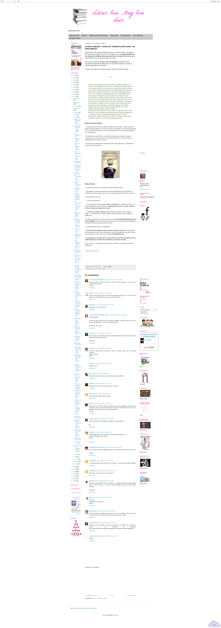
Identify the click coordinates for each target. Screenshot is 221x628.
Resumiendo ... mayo (77, 442)
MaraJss (91, 432)
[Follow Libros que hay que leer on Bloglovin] (147, 198)
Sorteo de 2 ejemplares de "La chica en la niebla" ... (77, 168)
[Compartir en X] (107, 266)
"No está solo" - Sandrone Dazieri (77, 184)
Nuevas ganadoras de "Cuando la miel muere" (77, 155)
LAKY (143, 181)
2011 (74, 478)
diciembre (77, 98)
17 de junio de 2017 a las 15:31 (103, 348)
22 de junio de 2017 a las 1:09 (108, 522)
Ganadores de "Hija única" (77, 189)
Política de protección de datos (98, 35)
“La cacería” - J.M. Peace (77, 230)
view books (78, 514)
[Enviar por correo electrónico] (104, 266)
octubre (76, 106)
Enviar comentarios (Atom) (100, 598)
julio (75, 114)
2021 (74, 87)
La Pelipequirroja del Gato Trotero (99, 315)
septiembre (77, 108)
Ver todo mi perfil (144, 189)
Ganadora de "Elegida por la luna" (77, 236)
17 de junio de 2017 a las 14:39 (101, 333)
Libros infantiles (138, 35)
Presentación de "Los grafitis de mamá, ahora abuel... (77, 394)
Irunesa (91, 403)
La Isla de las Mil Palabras (96, 279)
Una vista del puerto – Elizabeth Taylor (77, 402)
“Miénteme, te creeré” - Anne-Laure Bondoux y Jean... (77, 330)
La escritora (147, 339)
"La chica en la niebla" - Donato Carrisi (77, 338)
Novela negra (114, 35)
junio (75, 117)
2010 (74, 481)
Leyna (91, 333)
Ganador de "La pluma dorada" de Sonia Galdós (77, 349)
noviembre (77, 102)
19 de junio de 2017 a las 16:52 (104, 480)
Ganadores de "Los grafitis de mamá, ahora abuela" (77, 285)
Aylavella (91, 348)
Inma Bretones (93, 470)
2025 (74, 77)
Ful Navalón (92, 460)
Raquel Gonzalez (94, 522)
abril (75, 456)
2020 (74, 89)
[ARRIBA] (214, 624)
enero (76, 464)
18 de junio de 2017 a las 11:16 (102, 383)
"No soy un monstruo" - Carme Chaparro (77, 386)
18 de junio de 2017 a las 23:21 (106, 470)
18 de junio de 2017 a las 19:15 (105, 418)
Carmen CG (92, 304)
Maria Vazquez (93, 511)
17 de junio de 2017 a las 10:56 (102, 293)
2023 (74, 82)
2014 (74, 471)
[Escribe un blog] (106, 266)
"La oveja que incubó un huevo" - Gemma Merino (77, 303)
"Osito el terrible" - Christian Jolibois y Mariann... (77, 196)
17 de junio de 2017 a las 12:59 (105, 304)
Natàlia (91, 383)
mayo (76, 454)
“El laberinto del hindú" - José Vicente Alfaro (77, 128)
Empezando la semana (77, 162)
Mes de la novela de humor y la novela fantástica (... (77, 368)
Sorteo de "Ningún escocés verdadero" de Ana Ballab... (77, 269)
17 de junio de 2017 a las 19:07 (102, 363)
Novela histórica (125, 35)
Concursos (93, 268)
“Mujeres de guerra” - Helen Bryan (77, 215)
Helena (91, 293)
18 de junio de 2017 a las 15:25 (101, 393)
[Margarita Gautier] (140, 301)
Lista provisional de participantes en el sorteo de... (77, 206)
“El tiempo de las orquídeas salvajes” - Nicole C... (77, 448)
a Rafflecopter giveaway (92, 251)
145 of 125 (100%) (75, 512)
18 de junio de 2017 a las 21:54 (113, 447)
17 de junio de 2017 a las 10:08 (113, 279)
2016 (74, 466)
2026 (74, 75)
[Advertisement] (110, 581)
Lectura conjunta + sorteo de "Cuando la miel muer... (77, 295)
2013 (74, 474)
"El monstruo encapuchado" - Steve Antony (77, 277)
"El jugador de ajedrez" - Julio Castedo (77, 146)
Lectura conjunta (101, 268)
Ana (90, 373)
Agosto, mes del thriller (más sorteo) (77, 121)
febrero (76, 461)
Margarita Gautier (143, 299)
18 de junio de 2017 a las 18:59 (102, 403)
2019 (74, 92)
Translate (145, 313)
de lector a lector (94, 536)
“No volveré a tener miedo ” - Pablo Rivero (77, 321)
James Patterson (148, 340)
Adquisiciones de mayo (77, 438)
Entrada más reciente (91, 595)
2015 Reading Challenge (76, 498)
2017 (74, 96)
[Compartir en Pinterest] (111, 266)
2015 (74, 469)
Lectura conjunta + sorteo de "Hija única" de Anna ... (77, 244)
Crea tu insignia (143, 303)
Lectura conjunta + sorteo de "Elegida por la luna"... (77, 312)
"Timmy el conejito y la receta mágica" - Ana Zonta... (77, 410)
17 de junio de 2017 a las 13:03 (118, 315)
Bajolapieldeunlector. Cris (96, 447)
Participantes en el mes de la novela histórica (77, 432)
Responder (92, 287)
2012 (74, 476)
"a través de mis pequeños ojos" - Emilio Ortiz (77, 378)
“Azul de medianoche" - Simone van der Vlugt (77, 137)
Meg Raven (92, 480)
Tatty (90, 393)
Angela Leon (93, 418)
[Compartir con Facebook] (109, 266)
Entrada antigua (131, 595)
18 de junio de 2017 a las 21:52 (103, 432)
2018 (74, 94)
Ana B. (91, 497)
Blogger (116, 615)
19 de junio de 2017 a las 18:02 (102, 497)
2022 (74, 84)
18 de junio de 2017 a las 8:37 (100, 373)
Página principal (74, 35)
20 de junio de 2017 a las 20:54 (106, 511)
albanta (91, 363)
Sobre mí (84, 35)
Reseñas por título (75, 38)
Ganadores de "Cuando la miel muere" (77, 176)
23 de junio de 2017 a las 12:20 (108, 536)
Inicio (112, 595)
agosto (76, 112)
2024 (74, 80)
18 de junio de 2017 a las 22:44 (105, 460)
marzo (76, 459)
